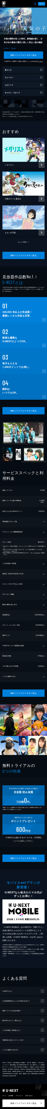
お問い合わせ (29, 1095)
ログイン (41, 4)
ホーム (4, 1095)
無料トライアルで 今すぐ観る (23, 55)
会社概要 (10, 1095)
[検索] (35, 4)
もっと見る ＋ (23, 242)
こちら (41, 61)
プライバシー (19, 1095)
